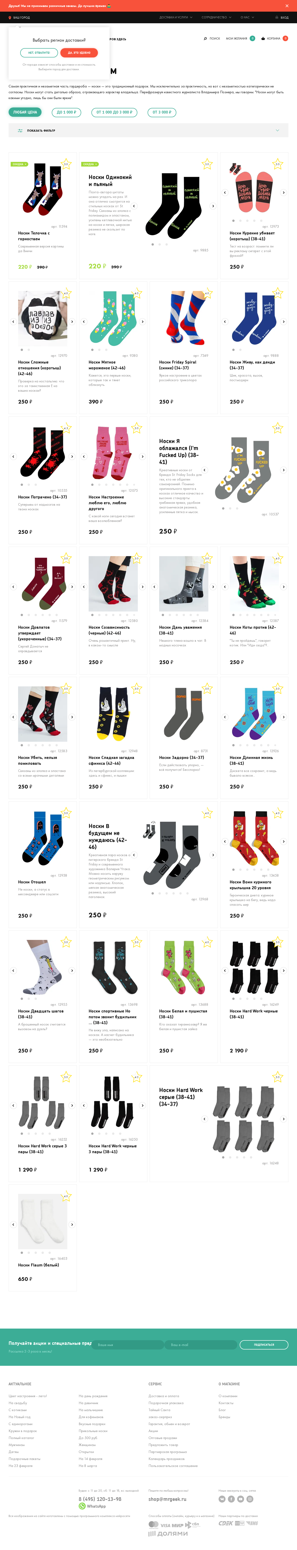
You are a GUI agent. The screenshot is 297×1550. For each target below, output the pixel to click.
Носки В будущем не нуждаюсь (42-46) (108, 836)
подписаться (264, 1344)
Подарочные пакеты (24, 1458)
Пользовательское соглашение (173, 1465)
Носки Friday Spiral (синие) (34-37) (177, 364)
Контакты (226, 1402)
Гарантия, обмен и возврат (169, 1423)
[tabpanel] (173, 206)
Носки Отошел (32, 881)
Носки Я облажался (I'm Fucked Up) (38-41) (179, 451)
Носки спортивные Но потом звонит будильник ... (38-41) (112, 1016)
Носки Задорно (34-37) (181, 757)
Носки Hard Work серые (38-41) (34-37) (181, 1096)
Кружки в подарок (23, 1430)
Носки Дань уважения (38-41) (180, 630)
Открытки (86, 1451)
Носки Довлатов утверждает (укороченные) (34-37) (39, 633)
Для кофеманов (91, 1416)
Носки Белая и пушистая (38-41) (183, 1013)
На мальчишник (91, 1409)
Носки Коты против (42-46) (253, 630)
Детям (14, 1451)
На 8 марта (88, 1465)
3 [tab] (169, 245)
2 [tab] (162, 245)
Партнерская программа (167, 1451)
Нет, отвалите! (39, 52)
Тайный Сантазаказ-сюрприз (160, 1413)
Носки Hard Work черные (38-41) (254, 1013)
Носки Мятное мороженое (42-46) (107, 364)
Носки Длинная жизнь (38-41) (251, 760)
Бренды (224, 1416)
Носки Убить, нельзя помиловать (37, 760)
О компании (228, 1395)
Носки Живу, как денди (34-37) (252, 364)
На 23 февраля (20, 1465)
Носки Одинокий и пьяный (110, 180)
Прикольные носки (93, 1430)
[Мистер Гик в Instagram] (249, 1499)
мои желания (236, 38)
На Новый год (20, 1416)
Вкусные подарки (92, 1423)
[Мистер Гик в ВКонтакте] (222, 1499)
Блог (222, 1409)
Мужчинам (17, 1444)
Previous (134, 206)
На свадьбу (18, 1402)
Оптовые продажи (162, 1437)
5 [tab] (263, 221)
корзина (273, 38)
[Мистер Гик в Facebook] (231, 1499)
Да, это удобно (79, 52)
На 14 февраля (90, 1458)
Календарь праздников (166, 1458)
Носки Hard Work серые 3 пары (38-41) (42, 1148)
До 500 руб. (88, 1437)
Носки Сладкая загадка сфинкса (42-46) (111, 760)
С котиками (18, 1409)
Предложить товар (163, 1444)
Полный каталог (21, 1437)
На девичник (88, 1402)
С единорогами (20, 1423)
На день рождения (93, 1395)
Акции (153, 1430)
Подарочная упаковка (166, 1402)
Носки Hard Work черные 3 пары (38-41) (113, 1148)
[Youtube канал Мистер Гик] (240, 1499)
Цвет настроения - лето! (28, 1395)
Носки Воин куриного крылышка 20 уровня (250, 884)
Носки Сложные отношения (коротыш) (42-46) (39, 367)
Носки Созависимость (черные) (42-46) (109, 630)
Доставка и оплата (163, 1395)
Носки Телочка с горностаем (34, 235)
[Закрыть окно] (287, 5)
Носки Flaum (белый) (38, 1264)
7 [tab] (135, 485)
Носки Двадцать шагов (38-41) (41, 1013)
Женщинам (87, 1444)
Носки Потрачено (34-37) (42, 496)
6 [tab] (129, 485)
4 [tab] (256, 221)
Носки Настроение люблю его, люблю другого (107, 502)
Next (213, 206)
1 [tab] (155, 245)
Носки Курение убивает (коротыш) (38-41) (252, 235)
